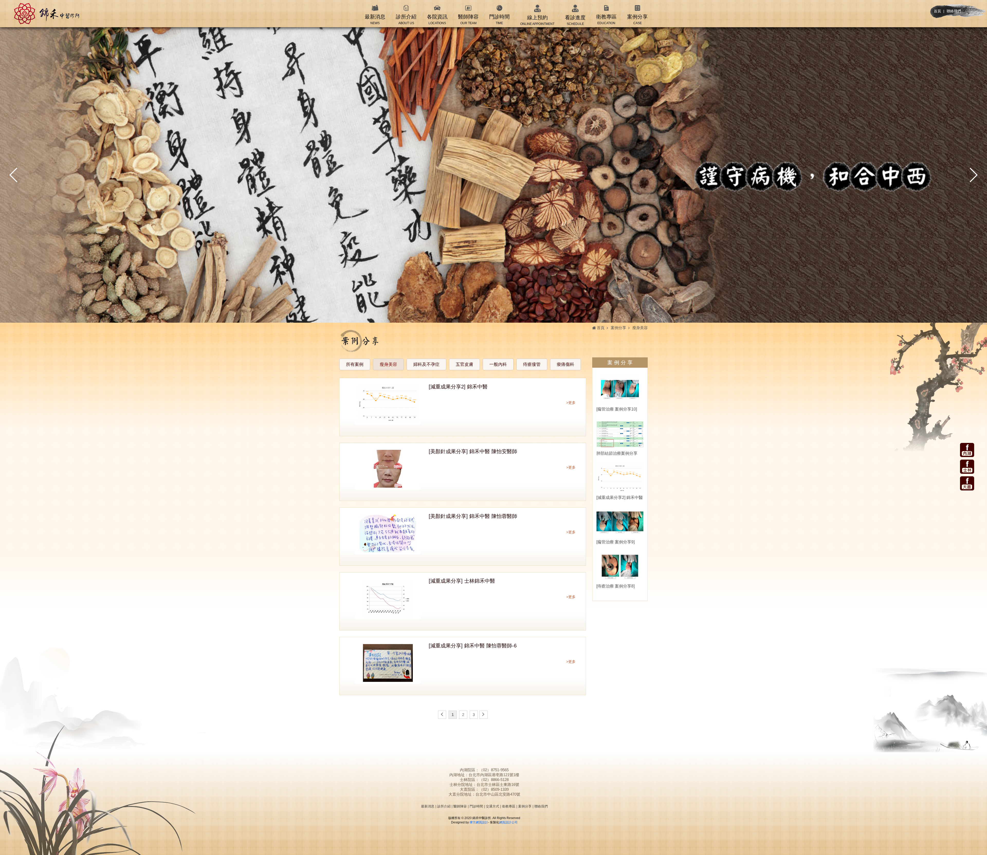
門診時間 (476, 806)
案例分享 (525, 806)
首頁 (937, 11)
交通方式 (492, 806)
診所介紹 (444, 806)
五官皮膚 (464, 364)
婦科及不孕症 (426, 364)
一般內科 (498, 364)
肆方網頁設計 (479, 822)
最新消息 (427, 806)
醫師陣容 (460, 806)
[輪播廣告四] (493, 175)
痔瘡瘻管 (532, 364)
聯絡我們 (954, 11)
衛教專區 (508, 806)
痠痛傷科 (565, 364)
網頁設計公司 (508, 822)
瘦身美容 (388, 364)
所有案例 (354, 364)
